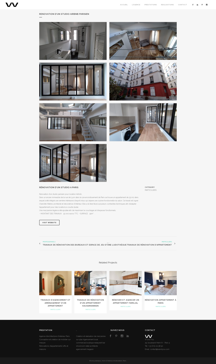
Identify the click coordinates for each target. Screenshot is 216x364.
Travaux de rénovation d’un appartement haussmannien (90, 303)
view (55, 283)
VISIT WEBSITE (49, 223)
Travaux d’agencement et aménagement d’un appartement (55, 303)
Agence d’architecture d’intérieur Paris (54, 336)
